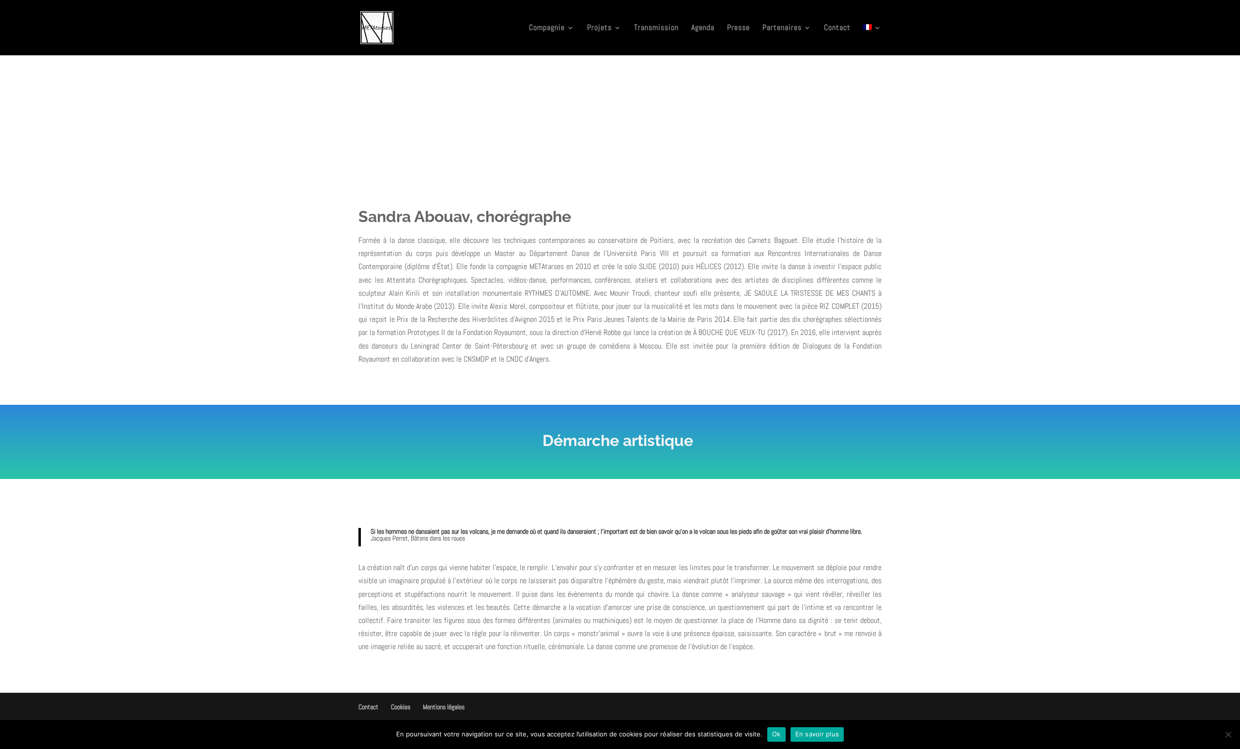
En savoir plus (817, 734)
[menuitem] (872, 39)
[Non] (1228, 734)
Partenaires (782, 28)
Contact (837, 28)
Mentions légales (444, 706)
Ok (776, 734)
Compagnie (547, 28)
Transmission (656, 28)
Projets (599, 28)
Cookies (400, 706)
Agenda (702, 28)
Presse (738, 28)
